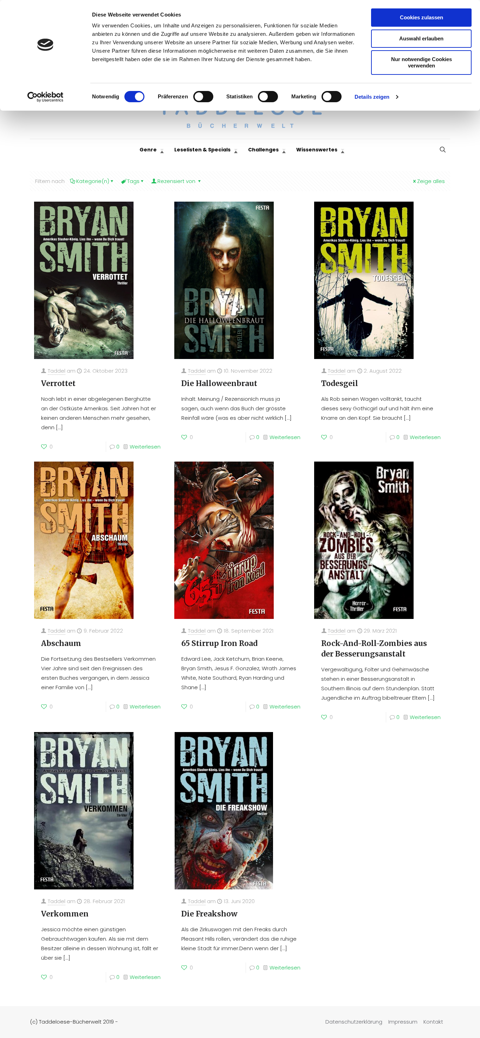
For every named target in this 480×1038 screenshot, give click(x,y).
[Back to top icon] (446, 1023)
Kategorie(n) (92, 181)
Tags (133, 181)
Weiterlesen (145, 446)
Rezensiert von (177, 181)
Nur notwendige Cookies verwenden (421, 62)
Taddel (56, 370)
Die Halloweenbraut (219, 383)
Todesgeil (339, 383)
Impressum (402, 1021)
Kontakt (433, 1021)
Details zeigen (372, 97)
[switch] (203, 96)
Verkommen (65, 914)
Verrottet (58, 383)
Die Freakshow (209, 914)
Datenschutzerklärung (353, 1021)
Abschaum (61, 643)
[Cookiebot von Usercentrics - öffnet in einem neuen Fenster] (45, 97)
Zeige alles (431, 181)
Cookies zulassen (421, 17)
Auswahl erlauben (421, 38)
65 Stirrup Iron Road (219, 643)
